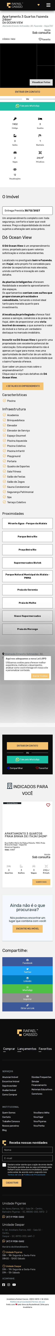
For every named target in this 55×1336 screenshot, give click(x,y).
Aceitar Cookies (40, 676)
